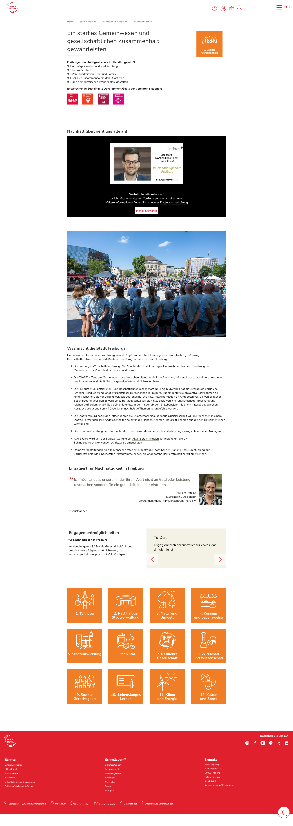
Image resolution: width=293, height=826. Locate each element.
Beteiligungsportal (13, 764)
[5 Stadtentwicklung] (84, 662)
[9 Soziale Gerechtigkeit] (84, 703)
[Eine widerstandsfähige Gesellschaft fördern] (167, 662)
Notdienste (10, 777)
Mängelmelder (11, 769)
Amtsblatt (110, 777)
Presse (108, 786)
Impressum (60, 803)
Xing (278, 743)
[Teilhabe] (84, 622)
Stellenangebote (113, 773)
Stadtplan (109, 790)
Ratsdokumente (112, 769)
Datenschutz (130, 803)
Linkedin (286, 743)
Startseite (14, 803)
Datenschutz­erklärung (174, 202)
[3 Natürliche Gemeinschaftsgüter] (167, 622)
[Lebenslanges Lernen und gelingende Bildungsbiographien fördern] (125, 703)
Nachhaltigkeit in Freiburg (114, 21)
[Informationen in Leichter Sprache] (232, 8)
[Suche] (239, 9)
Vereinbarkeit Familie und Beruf (115, 370)
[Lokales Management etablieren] (125, 622)
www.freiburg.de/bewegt (184, 355)
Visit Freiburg (11, 773)
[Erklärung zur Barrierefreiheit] (215, 8)
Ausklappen (79, 511)
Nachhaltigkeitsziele (142, 21)
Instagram (247, 743)
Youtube (262, 743)
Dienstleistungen (113, 764)
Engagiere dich (165, 545)
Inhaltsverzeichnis (36, 803)
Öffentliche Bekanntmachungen (20, 782)
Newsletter (110, 782)
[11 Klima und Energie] (167, 703)
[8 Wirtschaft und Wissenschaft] (208, 662)
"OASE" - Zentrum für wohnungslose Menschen (109, 377)
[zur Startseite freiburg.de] (61, 8)
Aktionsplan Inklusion (145, 439)
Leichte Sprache (107, 804)
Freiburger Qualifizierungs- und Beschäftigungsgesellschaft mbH (120, 389)
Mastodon (270, 743)
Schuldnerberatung (91, 431)
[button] (10, 741)
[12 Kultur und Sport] (208, 703)
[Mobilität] (125, 662)
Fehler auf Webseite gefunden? (19, 786)
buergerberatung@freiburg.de (219, 785)
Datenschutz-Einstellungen (159, 803)
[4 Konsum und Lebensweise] (208, 622)
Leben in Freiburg (87, 21)
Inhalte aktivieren (146, 210)
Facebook (255, 743)
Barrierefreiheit (83, 454)
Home (70, 21)
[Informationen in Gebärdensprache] (223, 8)
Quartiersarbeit (143, 416)
